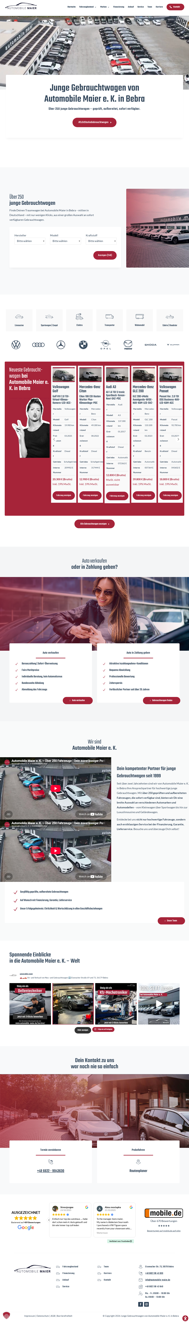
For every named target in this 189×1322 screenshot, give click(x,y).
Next (178, 439)
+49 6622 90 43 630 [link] (154, 1273)
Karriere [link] (159, 7)
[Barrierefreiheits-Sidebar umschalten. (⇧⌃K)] (185, 1318)
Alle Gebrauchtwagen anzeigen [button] (93, 524)
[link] (21, 6)
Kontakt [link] (176, 7)
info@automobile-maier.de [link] (157, 1280)
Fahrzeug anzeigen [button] (63, 495)
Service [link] (140, 7)
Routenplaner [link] (138, 1171)
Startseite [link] (71, 7)
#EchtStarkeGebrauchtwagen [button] (93, 122)
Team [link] (150, 7)
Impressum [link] (29, 1315)
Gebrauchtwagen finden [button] (162, 700)
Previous (54, 439)
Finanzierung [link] (118, 7)
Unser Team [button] (172, 921)
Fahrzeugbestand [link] (86, 7)
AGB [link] (53, 1315)
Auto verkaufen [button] (78, 700)
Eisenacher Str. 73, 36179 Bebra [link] (159, 1267)
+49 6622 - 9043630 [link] (50, 1171)
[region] (94, 319)
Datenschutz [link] (43, 1315)
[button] (49, 320)
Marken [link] (103, 7)
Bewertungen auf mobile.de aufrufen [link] (164, 1230)
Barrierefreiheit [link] (64, 1315)
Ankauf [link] (131, 7)
